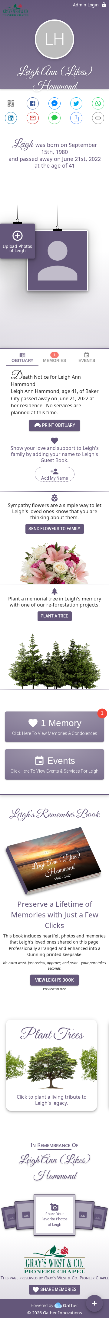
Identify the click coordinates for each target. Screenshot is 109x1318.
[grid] (54, 272)
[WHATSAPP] (98, 103)
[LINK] (98, 118)
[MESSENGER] (54, 103)
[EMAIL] (33, 118)
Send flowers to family (54, 528)
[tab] (22, 357)
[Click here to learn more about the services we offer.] (54, 1260)
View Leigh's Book (54, 980)
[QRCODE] (11, 103)
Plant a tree (54, 616)
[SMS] (54, 118)
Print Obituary (58, 425)
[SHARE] (76, 118)
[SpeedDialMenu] (94, 1303)
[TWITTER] (76, 103)
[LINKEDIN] (11, 118)
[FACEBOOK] (33, 103)
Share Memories (58, 1289)
